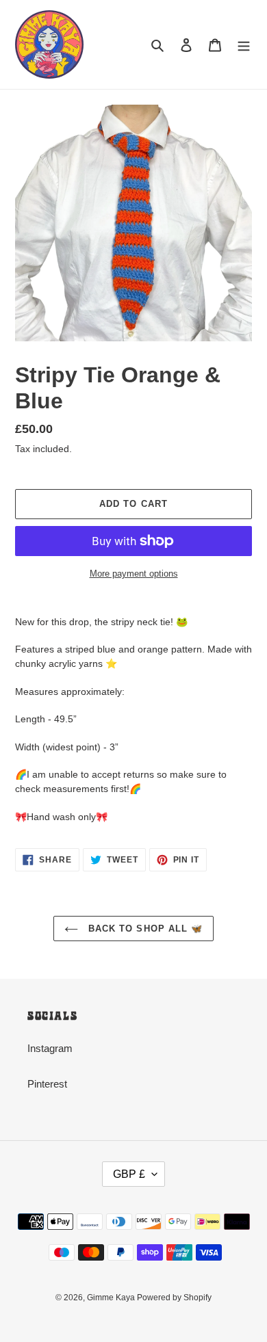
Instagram (50, 1048)
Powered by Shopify (174, 1297)
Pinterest (47, 1084)
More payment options (134, 573)
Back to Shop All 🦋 (144, 928)
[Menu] (243, 45)
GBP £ (129, 1174)
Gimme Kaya (112, 1297)
